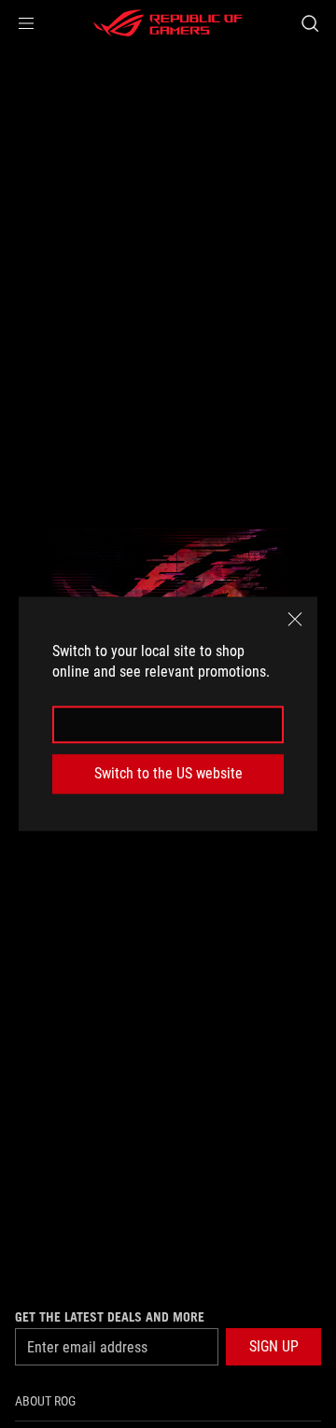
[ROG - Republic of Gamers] (168, 23)
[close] (295, 619)
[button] (26, 23)
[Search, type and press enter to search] (309, 23)
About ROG (45, 1400)
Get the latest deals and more (109, 1316)
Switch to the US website (168, 773)
